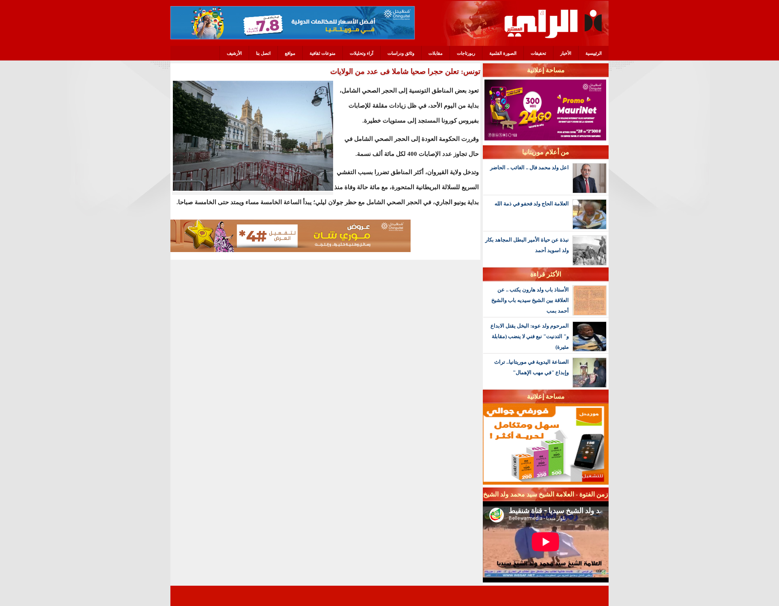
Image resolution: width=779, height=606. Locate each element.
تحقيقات (538, 53)
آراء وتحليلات (361, 53)
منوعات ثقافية (323, 53)
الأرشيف (234, 53)
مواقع (290, 53)
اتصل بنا (263, 53)
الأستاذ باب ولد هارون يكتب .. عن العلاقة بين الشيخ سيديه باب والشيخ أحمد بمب (530, 300)
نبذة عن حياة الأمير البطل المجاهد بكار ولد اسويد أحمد (527, 245)
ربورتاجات (466, 53)
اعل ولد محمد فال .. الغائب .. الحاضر (529, 167)
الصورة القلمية (502, 53)
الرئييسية (593, 53)
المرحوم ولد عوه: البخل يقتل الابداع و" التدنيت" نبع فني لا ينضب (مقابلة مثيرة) (530, 336)
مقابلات (435, 53)
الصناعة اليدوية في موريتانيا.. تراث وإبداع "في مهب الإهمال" (531, 367)
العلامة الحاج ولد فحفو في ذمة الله (532, 204)
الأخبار (565, 53)
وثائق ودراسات (400, 53)
